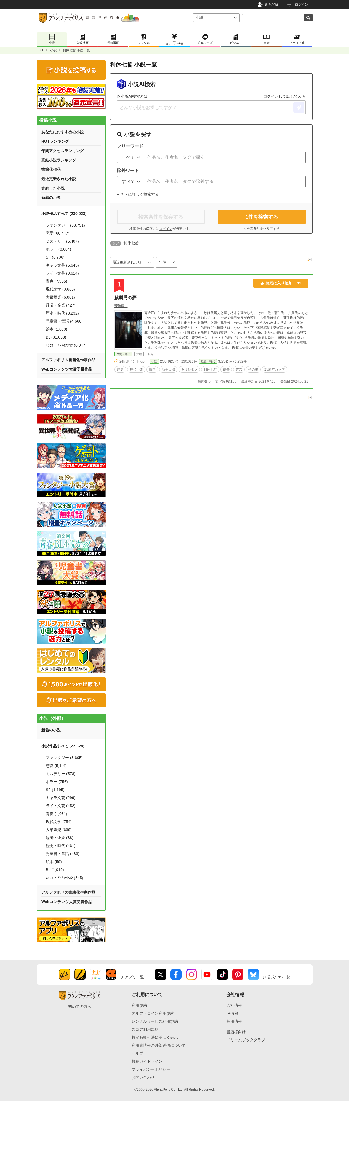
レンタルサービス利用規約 (155, 1021)
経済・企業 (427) (61, 305)
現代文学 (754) (59, 821)
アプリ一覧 (134, 977)
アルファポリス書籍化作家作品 (68, 360)
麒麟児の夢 (125, 297)
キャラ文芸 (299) (61, 797)
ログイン (301, 4)
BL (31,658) (56, 337)
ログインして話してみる (284, 96)
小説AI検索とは (134, 96)
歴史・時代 (123, 354)
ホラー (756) (57, 781)
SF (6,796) (55, 257)
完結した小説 (53, 188)
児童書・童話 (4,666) (64, 321)
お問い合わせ (143, 1077)
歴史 (120, 369)
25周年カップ (274, 369)
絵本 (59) (54, 861)
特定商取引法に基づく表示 (155, 1037)
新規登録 (271, 4)
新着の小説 (51, 197)
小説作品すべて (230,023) (64, 213)
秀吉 (239, 369)
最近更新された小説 (58, 179)
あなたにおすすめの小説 (62, 132)
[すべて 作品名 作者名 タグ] (131, 157)
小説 (53, 50)
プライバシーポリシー (151, 1069)
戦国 (152, 369)
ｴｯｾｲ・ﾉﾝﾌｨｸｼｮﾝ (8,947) (66, 345)
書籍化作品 (51, 169)
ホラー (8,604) (58, 249)
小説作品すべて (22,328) (62, 746)
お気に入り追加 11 (283, 283)
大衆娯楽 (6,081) (60, 297)
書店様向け (236, 1032)
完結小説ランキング (58, 160)
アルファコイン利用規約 (153, 1013)
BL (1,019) (55, 869)
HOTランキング (55, 141)
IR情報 (232, 1013)
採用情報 (234, 1021)
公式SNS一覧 (278, 977)
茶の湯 (253, 369)
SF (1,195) (55, 789)
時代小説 (136, 369)
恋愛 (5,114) (56, 765)
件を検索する (262, 217)
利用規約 (139, 1005)
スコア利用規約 (145, 1029)
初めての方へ (79, 1006)
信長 (226, 369)
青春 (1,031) (56, 813)
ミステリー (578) (61, 773)
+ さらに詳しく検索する (138, 194)
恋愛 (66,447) (58, 233)
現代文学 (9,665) (60, 289)
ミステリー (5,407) (62, 241)
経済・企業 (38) (59, 837)
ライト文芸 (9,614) (62, 273)
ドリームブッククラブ (246, 1040)
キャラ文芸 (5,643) (62, 265)
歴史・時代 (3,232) (62, 313)
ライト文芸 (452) (61, 805)
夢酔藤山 (121, 306)
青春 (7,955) (56, 281)
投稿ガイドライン (147, 1061)
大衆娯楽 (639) (59, 829)
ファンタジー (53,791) (65, 225)
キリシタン (189, 369)
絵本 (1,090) (56, 329)
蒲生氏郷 (168, 369)
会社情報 (234, 1005)
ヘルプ (137, 1053)
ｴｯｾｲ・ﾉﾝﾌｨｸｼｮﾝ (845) (64, 877)
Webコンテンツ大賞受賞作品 (66, 369)
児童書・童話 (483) (62, 853)
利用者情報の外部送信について (159, 1045)
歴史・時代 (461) (61, 845)
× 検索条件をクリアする (262, 229)
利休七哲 (210, 369)
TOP (41, 50)
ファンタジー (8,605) (64, 757)
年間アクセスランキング (62, 150)
